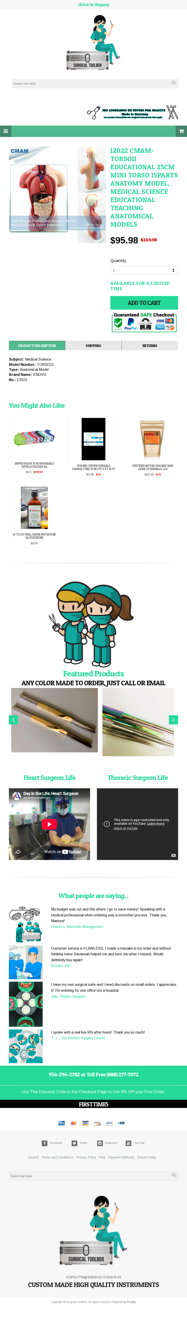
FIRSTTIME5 (93, 1104)
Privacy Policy (86, 1157)
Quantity (118, 260)
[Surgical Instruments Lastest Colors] (93, 625)
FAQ (102, 1157)
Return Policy (146, 1157)
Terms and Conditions (57, 1157)
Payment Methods (121, 1157)
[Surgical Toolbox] (93, 43)
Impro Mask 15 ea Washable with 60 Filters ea (34, 465)
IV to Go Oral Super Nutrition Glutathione (34, 536)
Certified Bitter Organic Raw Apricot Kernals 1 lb (152, 467)
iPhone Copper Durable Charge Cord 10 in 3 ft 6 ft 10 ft (93, 467)
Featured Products (93, 673)
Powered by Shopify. (124, 1302)
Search (33, 1157)
